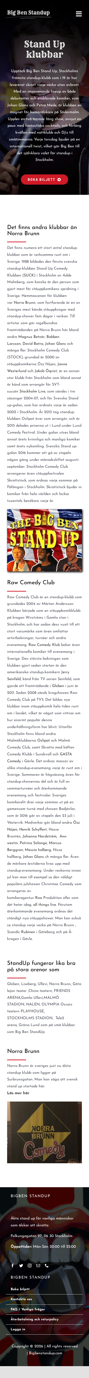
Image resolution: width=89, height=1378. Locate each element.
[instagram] (30, 1265)
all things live (44, 905)
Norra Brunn (24, 303)
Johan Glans (55, 344)
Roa (38, 898)
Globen (58, 686)
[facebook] (12, 1265)
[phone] (47, 1265)
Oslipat (43, 741)
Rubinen (28, 932)
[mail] (38, 1265)
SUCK (29, 275)
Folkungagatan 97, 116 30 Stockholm (41, 1236)
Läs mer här (18, 1093)
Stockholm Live (31, 391)
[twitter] (21, 1265)
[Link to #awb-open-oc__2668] (79, 14)
